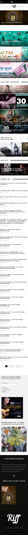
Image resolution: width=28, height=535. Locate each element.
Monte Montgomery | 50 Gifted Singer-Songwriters (11, 267)
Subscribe (5, 388)
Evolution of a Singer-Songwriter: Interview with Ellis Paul (13, 260)
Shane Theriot (4, 173)
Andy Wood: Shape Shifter (10, 153)
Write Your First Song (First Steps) (13, 197)
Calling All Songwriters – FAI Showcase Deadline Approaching (12, 252)
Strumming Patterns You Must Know (14, 190)
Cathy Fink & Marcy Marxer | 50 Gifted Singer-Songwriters (11, 350)
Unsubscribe (6, 389)
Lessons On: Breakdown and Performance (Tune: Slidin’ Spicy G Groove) (13, 212)
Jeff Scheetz (4, 154)
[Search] (26, 2)
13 (17, 366)
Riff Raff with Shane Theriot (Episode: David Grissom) (12, 170)
